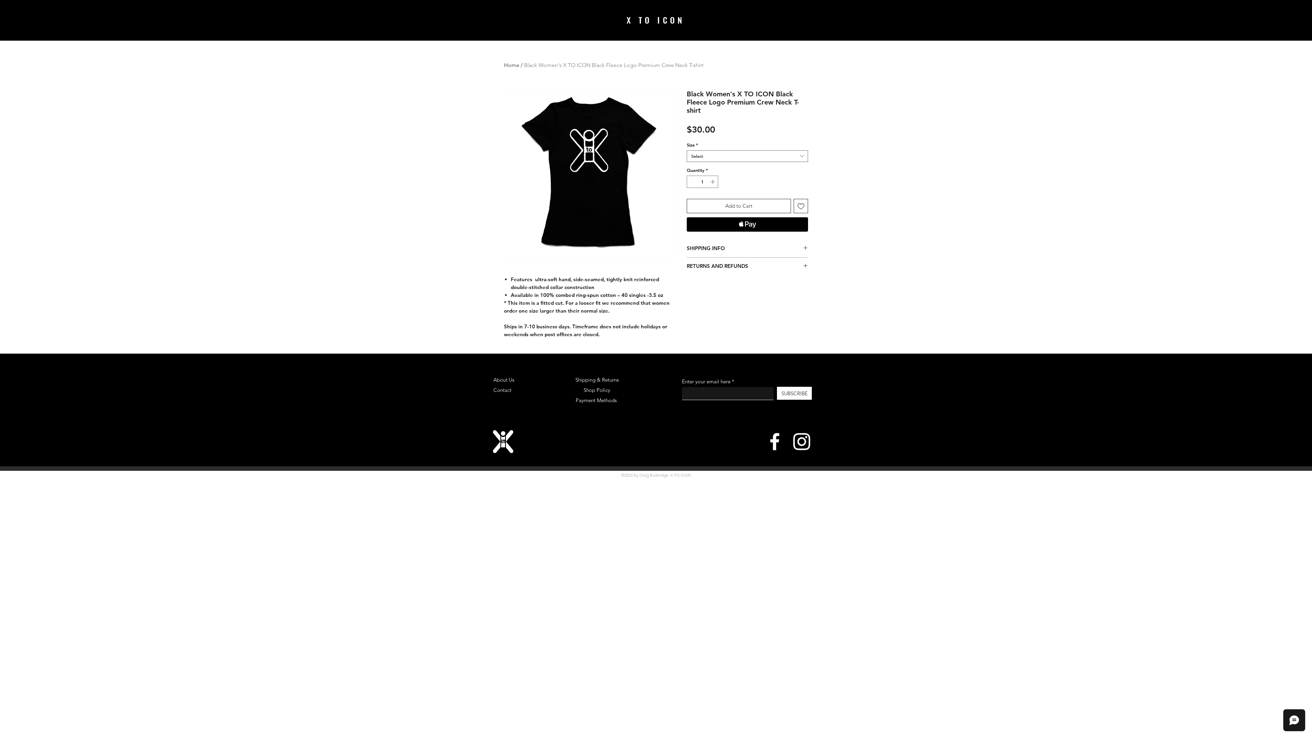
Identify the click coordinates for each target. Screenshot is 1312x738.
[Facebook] (774, 441)
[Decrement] (692, 182)
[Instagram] (801, 441)
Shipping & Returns (597, 380)
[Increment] (713, 182)
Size (692, 145)
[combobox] (747, 156)
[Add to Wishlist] (801, 206)
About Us (503, 380)
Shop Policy (597, 390)
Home (511, 65)
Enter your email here (706, 381)
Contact (502, 390)
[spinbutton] (702, 182)
